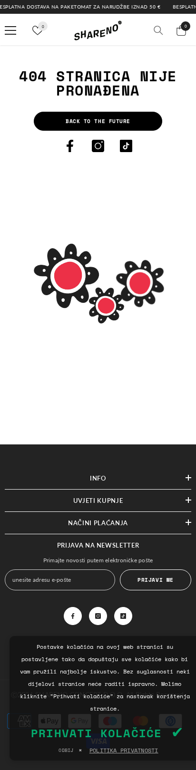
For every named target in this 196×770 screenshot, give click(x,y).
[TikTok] (126, 145)
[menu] (10, 30)
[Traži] (158, 30)
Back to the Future (98, 121)
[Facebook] (69, 145)
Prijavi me (155, 580)
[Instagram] (98, 145)
